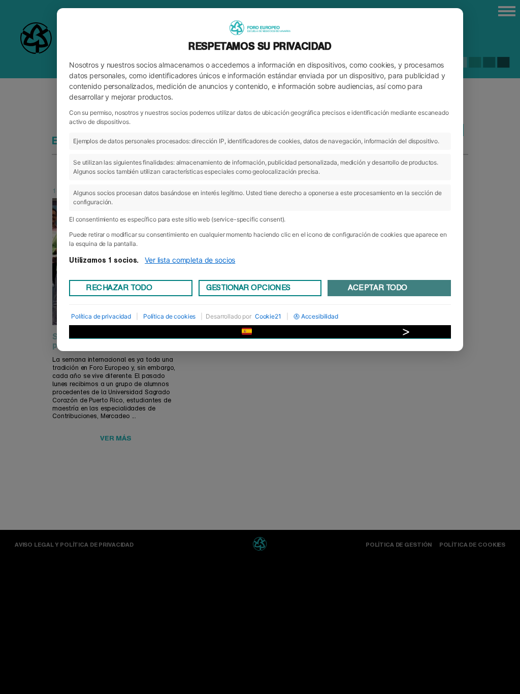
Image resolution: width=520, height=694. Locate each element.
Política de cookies (169, 316)
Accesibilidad (319, 316)
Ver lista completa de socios (190, 260)
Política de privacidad (101, 316)
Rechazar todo (119, 287)
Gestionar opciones (248, 287)
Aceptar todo (377, 287)
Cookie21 (268, 316)
